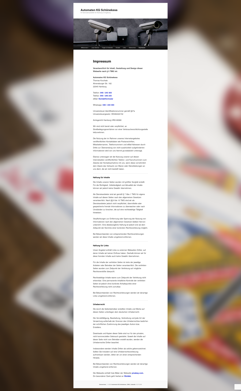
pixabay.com (137, 373)
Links (124, 47)
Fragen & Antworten (107, 47)
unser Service (95, 47)
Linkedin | (133, 384)
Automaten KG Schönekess (99, 10)
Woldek (127, 376)
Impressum (142, 47)
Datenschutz (132, 47)
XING (128, 384)
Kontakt (118, 47)
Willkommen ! (84, 47)
